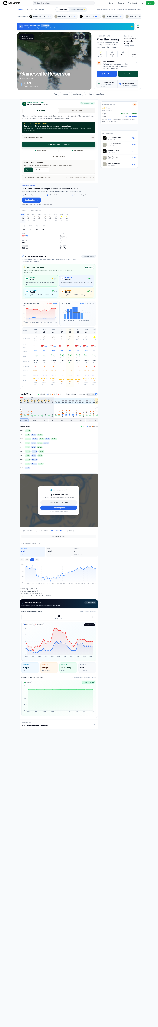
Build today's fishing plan (57, 144)
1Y (32, 559)
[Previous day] (24, 617)
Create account (41, 170)
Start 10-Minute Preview (59, 502)
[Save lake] (87, 36)
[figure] (58, 641)
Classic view (62, 9)
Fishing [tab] (42, 110)
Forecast (65, 94)
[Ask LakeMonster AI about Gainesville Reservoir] (136, 63)
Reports (121, 3)
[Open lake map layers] (75, 36)
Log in (150, 3)
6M (27, 559)
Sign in (28, 170)
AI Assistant (132, 3)
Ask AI (129, 74)
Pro (142, 3)
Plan (55, 94)
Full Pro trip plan (60, 156)
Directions (108, 74)
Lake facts (100, 94)
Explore (111, 3)
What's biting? (41, 150)
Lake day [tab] (78, 110)
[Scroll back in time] (20, 409)
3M (22, 559)
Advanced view (78, 9)
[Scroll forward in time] (97, 409)
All (37, 559)
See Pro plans (30, 200)
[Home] (11, 3)
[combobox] (64, 3)
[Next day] (93, 617)
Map (21, 9)
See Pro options (59, 507)
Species (88, 94)
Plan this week (78, 150)
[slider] (59, 420)
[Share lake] (81, 36)
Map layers (77, 94)
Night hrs (90, 394)
